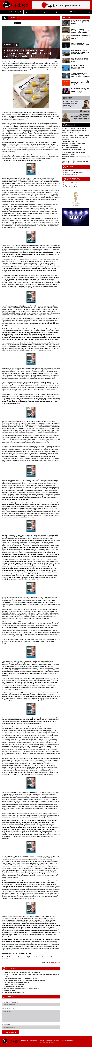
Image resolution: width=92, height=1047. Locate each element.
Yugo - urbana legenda (69, 185)
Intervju (55, 12)
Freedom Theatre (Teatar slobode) (73, 187)
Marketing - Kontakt (52, 1041)
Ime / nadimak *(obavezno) (10, 1002)
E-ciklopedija (71, 179)
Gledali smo (74, 12)
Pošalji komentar (10, 1032)
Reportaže (46, 12)
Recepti (68, 166)
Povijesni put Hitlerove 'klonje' (71, 183)
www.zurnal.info (55, 962)
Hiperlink (28, 12)
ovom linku (5, 959)
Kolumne (37, 12)
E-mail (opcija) (6, 1024)
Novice (4, 12)
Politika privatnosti (67, 1041)
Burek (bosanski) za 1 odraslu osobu (73, 172)
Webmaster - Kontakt (37, 1041)
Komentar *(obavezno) (8, 1008)
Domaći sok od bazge (69, 170)
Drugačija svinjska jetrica (70, 174)
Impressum (24, 1041)
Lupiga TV (18, 12)
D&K (10, 12)
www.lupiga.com (50, 1042)
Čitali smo (63, 12)
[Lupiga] (16, 4)
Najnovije (66, 17)
